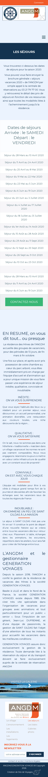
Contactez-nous (24, 302)
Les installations (12, 730)
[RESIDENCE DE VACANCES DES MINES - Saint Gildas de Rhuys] (24, 19)
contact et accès (16, 761)
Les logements (12, 737)
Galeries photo (32, 730)
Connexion (39, 3)
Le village (11, 720)
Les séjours (33, 720)
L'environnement (14, 724)
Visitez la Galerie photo (24, 684)
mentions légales (32, 761)
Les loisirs (32, 724)
